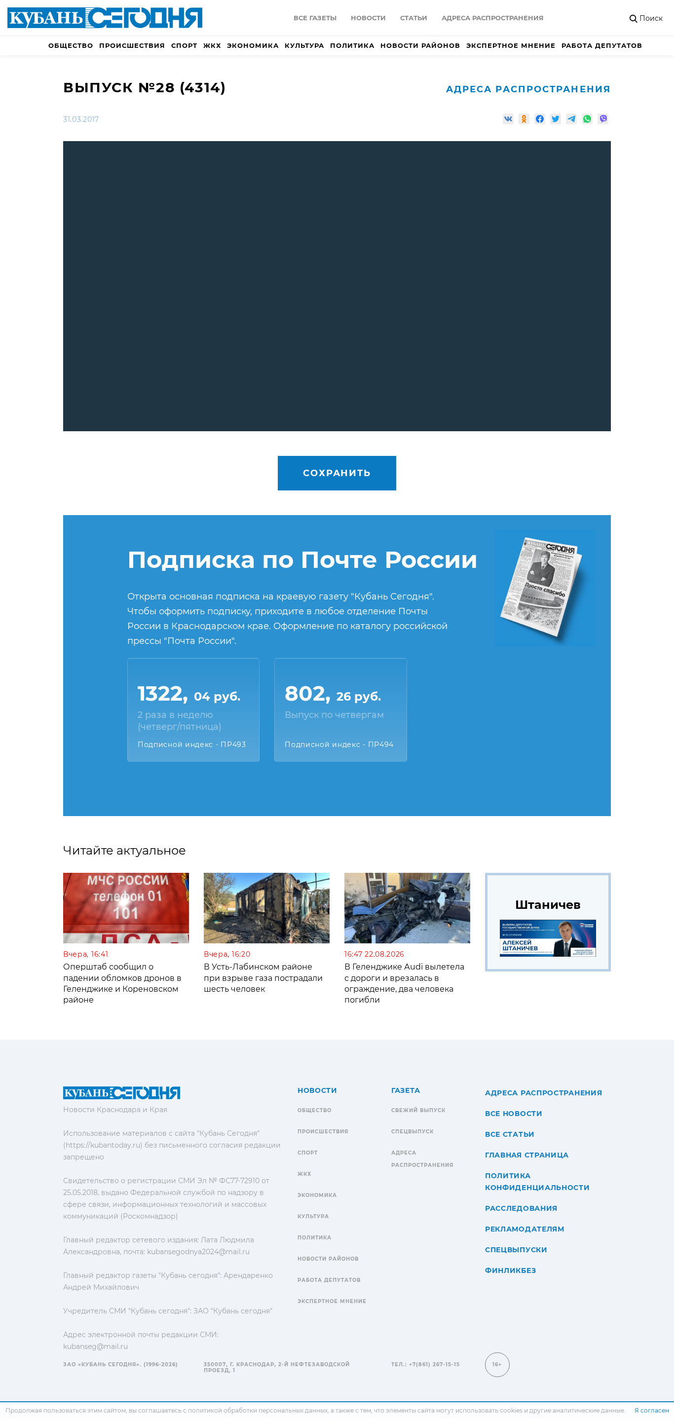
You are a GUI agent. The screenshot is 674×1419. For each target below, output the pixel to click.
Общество (70, 45)
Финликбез (510, 1270)
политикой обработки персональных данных (258, 1410)
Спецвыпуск (412, 1131)
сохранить (337, 473)
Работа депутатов (602, 45)
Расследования (521, 1208)
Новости (368, 18)
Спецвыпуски (516, 1249)
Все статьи (510, 1134)
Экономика (253, 45)
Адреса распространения (493, 18)
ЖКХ (212, 45)
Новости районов (420, 45)
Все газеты (315, 18)
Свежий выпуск (418, 1110)
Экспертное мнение (511, 45)
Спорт (184, 45)
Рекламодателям (524, 1229)
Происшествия (132, 45)
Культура (304, 45)
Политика (352, 45)
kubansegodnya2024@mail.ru (198, 1251)
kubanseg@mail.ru (95, 1346)
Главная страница (527, 1155)
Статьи (413, 18)
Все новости (514, 1113)
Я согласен (652, 1410)
